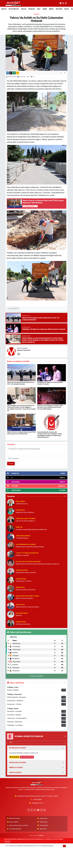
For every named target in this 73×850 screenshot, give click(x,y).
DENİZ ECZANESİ (15, 772)
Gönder (11, 463)
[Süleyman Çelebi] (10, 571)
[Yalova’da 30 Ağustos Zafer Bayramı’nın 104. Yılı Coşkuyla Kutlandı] (21, 372)
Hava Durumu (43, 818)
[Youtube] (38, 810)
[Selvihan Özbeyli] (10, 614)
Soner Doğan (21, 622)
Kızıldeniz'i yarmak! (22, 555)
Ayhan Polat (20, 604)
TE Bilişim (40, 835)
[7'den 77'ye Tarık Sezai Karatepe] (10, 554)
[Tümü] (65, 496)
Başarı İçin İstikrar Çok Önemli (25, 590)
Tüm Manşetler (43, 825)
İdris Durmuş (20, 501)
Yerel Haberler (14, 9)
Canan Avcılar (21, 579)
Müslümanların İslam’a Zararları (26, 572)
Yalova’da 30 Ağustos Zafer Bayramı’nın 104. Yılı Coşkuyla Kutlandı (31, 846)
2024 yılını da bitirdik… (23, 624)
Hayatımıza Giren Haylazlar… (25, 512)
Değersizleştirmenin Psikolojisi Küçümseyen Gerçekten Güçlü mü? (37, 564)
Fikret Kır (19, 527)
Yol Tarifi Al (15, 757)
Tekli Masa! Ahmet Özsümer (25, 518)
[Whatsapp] (41, 810)
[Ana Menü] (66, 3)
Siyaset (23, 9)
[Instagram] (34, 810)
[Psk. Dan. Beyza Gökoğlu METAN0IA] (10, 562)
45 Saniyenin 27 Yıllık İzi (23, 581)
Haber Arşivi (43, 829)
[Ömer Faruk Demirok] (10, 537)
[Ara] (63, 3)
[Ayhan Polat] (10, 605)
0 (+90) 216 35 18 (28, 757)
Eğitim (51, 9)
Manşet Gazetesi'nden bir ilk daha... (28, 607)
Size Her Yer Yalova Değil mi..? (26, 521)
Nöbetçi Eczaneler (14, 818)
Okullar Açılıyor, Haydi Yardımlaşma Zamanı (30, 547)
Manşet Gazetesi (12, 76)
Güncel (3, 9)
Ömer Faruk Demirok (23, 536)
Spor (38, 9)
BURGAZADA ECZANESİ (17, 762)
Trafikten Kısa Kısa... (22, 504)
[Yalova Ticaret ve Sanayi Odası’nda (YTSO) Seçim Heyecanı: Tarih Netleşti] (21, 422)
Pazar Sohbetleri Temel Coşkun (27, 596)
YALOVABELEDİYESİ (13, 308)
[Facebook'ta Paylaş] (7, 72)
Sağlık (44, 9)
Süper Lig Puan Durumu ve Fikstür (18, 825)
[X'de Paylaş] (10, 72)
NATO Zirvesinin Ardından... (25, 598)
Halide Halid (20, 510)
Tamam (7, 841)
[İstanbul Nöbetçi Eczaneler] (65, 736)
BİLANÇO (19, 615)
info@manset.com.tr (38, 803)
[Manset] (13, 3)
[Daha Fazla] (17, 72)
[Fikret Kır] (10, 528)
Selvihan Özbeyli (22, 613)
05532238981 (37, 799)
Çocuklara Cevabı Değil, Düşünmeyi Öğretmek (31, 529)
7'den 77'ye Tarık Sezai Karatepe (27, 553)
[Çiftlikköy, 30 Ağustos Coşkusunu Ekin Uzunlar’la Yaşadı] (51, 372)
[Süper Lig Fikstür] (65, 683)
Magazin (31, 9)
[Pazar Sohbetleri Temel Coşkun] (10, 597)
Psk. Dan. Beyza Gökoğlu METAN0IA (28, 561)
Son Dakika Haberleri (15, 829)
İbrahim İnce (20, 587)
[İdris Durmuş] (10, 502)
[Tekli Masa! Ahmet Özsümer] (10, 519)
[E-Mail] (18, 354)
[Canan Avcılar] (10, 580)
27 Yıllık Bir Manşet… (23, 538)
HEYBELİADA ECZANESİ (17, 748)
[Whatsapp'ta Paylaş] (14, 72)
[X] (31, 810)
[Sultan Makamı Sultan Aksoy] (10, 545)
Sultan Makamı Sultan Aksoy (26, 544)
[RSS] (44, 810)
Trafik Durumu (43, 822)
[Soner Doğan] (10, 623)
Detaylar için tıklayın (36, 676)
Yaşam (66, 9)
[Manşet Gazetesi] (11, 351)
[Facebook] (28, 810)
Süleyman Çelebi (22, 570)
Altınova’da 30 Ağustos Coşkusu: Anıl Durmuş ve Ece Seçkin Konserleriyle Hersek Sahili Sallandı (49, 407)
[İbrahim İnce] (10, 588)
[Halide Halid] (10, 511)
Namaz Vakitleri (14, 822)
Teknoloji (59, 9)
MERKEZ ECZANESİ (16, 767)
